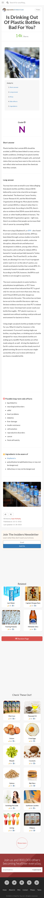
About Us (12, 890)
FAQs (11, 97)
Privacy (32, 890)
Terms (39, 890)
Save (38, 9)
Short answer (14, 87)
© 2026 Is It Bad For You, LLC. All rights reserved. (22, 896)
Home (5, 890)
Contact (25, 890)
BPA (29, 231)
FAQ (18, 890)
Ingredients (13, 106)
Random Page (23, 639)
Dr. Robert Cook (19, 10)
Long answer (14, 92)
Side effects (13, 101)
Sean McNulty (16, 519)
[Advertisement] (22, 373)
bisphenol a (11, 458)
